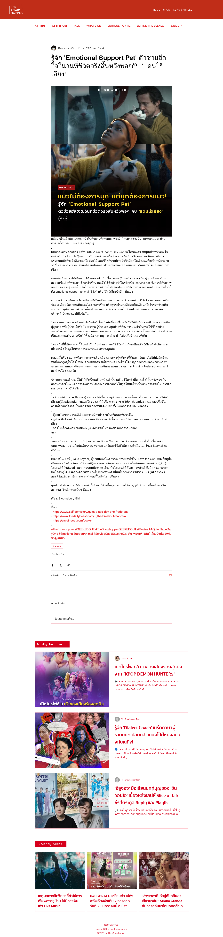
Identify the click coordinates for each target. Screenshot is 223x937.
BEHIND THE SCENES (150, 25)
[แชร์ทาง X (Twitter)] (60, 565)
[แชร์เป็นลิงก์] (68, 565)
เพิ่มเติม (174, 25)
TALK (76, 25)
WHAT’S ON (93, 25)
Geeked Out (59, 25)
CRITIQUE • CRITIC (119, 25)
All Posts (40, 25)
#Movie (57, 545)
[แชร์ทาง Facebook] (52, 565)
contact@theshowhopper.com (111, 929)
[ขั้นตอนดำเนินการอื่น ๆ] (170, 48)
